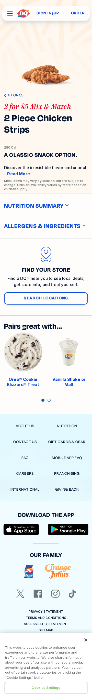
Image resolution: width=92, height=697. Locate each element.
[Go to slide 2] (49, 400)
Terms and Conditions (46, 618)
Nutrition (67, 426)
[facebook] (37, 594)
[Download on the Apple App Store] (21, 529)
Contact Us (25, 442)
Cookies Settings (45, 687)
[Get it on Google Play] (68, 529)
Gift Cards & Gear (67, 442)
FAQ (25, 458)
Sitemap (46, 630)
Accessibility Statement (46, 624)
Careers (25, 473)
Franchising (66, 473)
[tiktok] (72, 594)
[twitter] (20, 594)
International (25, 489)
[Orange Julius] (58, 571)
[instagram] (55, 594)
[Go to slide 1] (42, 400)
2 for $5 (16, 95)
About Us (25, 426)
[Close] (85, 640)
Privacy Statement (46, 611)
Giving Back (67, 489)
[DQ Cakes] (29, 571)
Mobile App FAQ (67, 458)
